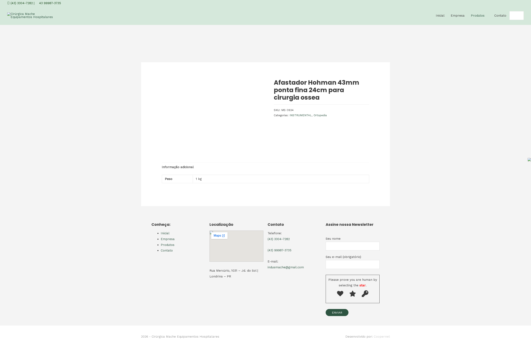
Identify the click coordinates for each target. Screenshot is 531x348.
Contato (500, 15)
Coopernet (382, 336)
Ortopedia (320, 115)
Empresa (458, 15)
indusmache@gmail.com (286, 267)
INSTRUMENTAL (301, 115)
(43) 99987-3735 (279, 250)
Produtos (478, 15)
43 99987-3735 (49, 3)
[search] (512, 15)
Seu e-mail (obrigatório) (343, 257)
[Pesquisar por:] (512, 15)
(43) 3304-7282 (21, 3)
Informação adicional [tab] (178, 167)
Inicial (440, 15)
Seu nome (333, 239)
